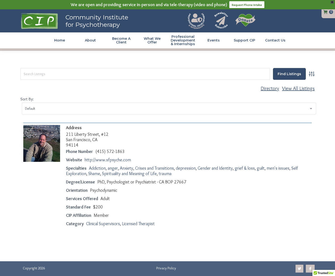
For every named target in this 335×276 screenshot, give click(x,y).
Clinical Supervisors (103, 223)
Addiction (97, 168)
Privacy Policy (166, 268)
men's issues (278, 168)
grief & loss (245, 168)
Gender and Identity (215, 168)
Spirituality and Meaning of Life (129, 173)
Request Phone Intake (247, 5)
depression (186, 168)
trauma (165, 173)
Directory (270, 88)
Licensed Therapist (138, 223)
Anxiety (126, 168)
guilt (261, 168)
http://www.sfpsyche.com (108, 160)
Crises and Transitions (154, 168)
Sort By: (27, 99)
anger (113, 168)
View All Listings (298, 88)
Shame (94, 173)
